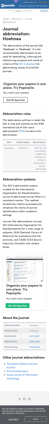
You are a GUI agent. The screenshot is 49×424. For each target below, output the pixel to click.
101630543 (34, 347)
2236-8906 (34, 341)
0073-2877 (34, 336)
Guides (6, 18)
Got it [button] (35, 419)
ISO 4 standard (27, 63)
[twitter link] (20, 399)
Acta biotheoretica (17, 371)
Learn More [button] (13, 419)
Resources (17, 18)
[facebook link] (24, 399)
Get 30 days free (15, 100)
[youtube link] (29, 399)
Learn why (44, 11)
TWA (22, 131)
